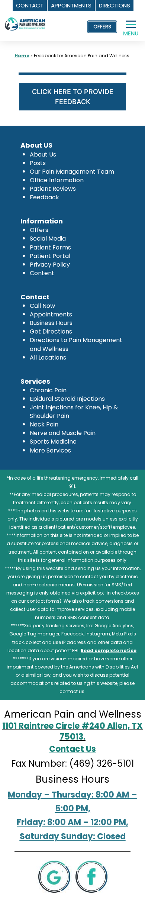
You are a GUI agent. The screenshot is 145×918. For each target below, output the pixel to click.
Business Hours (51, 323)
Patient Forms (50, 247)
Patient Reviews (53, 188)
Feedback (44, 197)
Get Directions (51, 331)
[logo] (25, 17)
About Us (43, 154)
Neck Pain (44, 424)
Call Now (42, 306)
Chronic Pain (48, 390)
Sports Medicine (53, 441)
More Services (50, 450)
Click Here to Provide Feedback (72, 97)
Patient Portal (50, 256)
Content (42, 273)
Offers (39, 230)
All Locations (48, 357)
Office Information (57, 180)
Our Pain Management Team (72, 171)
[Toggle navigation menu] (134, 28)
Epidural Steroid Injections (67, 398)
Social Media (48, 238)
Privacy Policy (50, 264)
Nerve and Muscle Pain (63, 433)
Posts (38, 163)
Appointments (51, 314)
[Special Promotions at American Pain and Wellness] (102, 27)
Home (21, 55)
